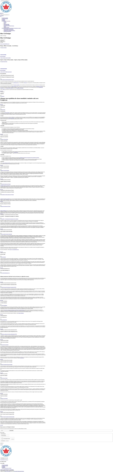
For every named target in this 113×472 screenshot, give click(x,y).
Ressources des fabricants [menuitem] (7, 31)
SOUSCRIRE (11, 430)
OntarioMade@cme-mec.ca (4, 459)
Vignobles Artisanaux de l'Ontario (5, 185)
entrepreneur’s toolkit (39, 86)
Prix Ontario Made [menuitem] (6, 24)
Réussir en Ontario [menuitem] (6, 27)
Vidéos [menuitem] (5, 26)
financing (25, 82)
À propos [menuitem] (5, 22)
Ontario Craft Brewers (3, 210)
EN (0, 16)
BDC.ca (4, 89)
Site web (1, 104)
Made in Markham (21, 313)
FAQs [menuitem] (5, 23)
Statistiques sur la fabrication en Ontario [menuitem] (9, 30)
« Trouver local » (15, 152)
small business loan (16, 82)
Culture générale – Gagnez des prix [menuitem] (9, 29)
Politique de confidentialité (10, 469)
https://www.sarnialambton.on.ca (14, 249)
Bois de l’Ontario (7, 112)
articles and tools (14, 86)
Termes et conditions (3, 469)
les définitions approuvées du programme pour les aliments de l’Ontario (29, 157)
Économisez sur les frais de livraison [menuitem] (9, 25)
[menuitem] (5, 18)
